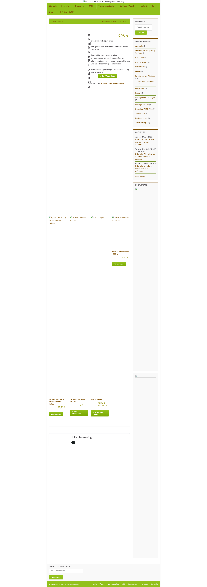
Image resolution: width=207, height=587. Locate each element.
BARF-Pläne (139, 58)
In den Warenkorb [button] (76, 413)
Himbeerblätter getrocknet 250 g (113, 21)
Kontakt (143, 6)
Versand (102, 584)
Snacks (137, 93)
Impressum (144, 584)
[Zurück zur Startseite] (103, 1)
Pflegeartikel (139, 88)
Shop (51, 12)
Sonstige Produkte (116, 83)
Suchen (141, 32)
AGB (123, 584)
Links (95, 584)
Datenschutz (132, 584)
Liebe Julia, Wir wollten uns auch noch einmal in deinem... (145, 156)
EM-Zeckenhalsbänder (146, 82)
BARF (91, 6)
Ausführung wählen (98, 413)
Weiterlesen (56, 414)
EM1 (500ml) (58, 21)
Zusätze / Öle (140, 114)
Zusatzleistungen (141, 123)
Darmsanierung (141, 62)
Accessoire (139, 46)
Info (152, 6)
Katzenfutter (139, 67)
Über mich (65, 6)
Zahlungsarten (113, 584)
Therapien (79, 6)
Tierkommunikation (107, 6)
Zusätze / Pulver (141, 118)
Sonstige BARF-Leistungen (145, 98)
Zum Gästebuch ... (142, 176)
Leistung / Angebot (128, 6)
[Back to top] (202, 582)
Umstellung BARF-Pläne (144, 109)
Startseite (53, 6)
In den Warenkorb (107, 76)
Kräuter (104, 83)
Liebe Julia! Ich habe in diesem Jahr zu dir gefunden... (143, 168)
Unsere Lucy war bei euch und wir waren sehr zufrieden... (144, 142)
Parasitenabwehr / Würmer (145, 76)
